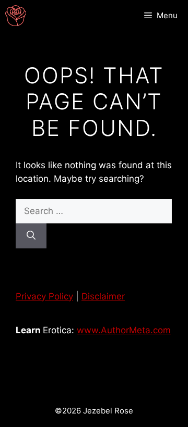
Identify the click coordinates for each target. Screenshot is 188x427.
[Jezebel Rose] (15, 15)
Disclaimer (103, 296)
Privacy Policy (44, 296)
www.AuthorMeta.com (124, 330)
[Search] (31, 235)
